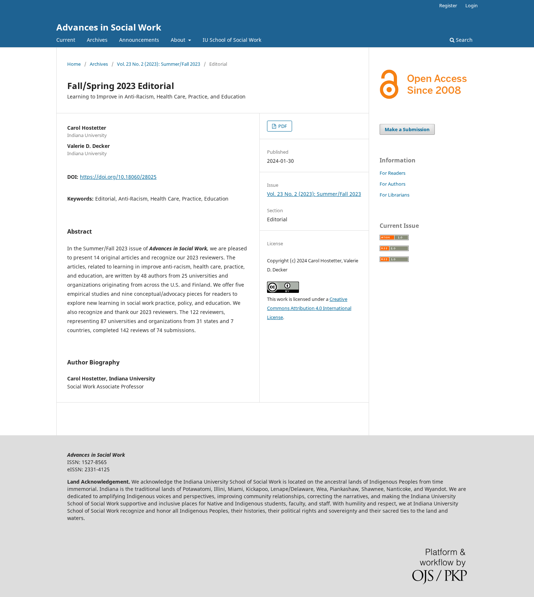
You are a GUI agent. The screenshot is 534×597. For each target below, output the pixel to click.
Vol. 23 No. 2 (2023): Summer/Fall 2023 (158, 64)
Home (74, 64)
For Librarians (394, 194)
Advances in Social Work (108, 27)
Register (448, 5)
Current (65, 39)
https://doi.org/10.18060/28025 (118, 176)
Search (463, 39)
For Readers (392, 173)
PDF (282, 126)
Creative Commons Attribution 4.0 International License (309, 308)
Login (471, 5)
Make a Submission (407, 129)
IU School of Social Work (232, 39)
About (179, 39)
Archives (97, 39)
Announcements (139, 39)
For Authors (392, 184)
